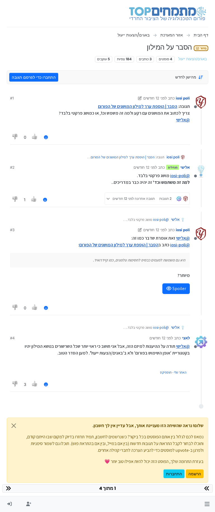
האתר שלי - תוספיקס (173, 372)
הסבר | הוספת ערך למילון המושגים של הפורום (137, 106)
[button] (207, 504)
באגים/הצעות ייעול (192, 59)
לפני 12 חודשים (155, 98)
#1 (12, 98)
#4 (12, 338)
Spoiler (179, 288)
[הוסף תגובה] (46, 137)
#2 (12, 167)
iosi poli (183, 98)
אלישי (185, 167)
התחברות (174, 473)
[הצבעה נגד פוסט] (15, 137)
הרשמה (194, 473)
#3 (12, 230)
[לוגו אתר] (167, 13)
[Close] (13, 426)
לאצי (186, 338)
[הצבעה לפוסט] (35, 137)
